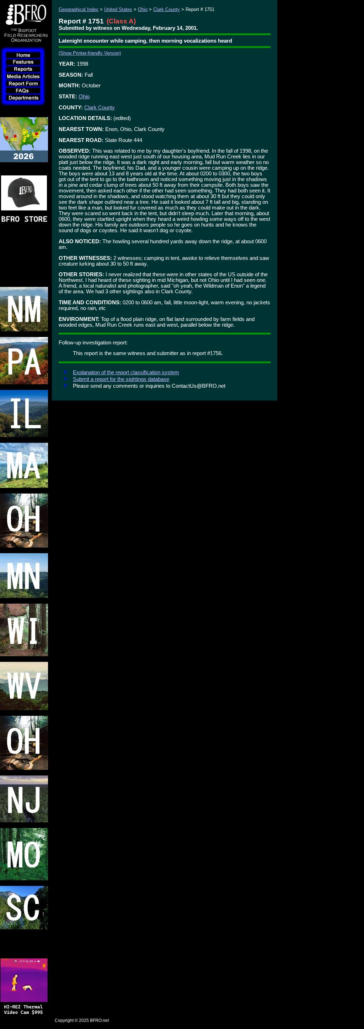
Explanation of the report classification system (126, 372)
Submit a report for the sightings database (121, 379)
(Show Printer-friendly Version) (90, 53)
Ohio (143, 9)
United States (118, 9)
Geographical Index (78, 9)
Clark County (166, 9)
